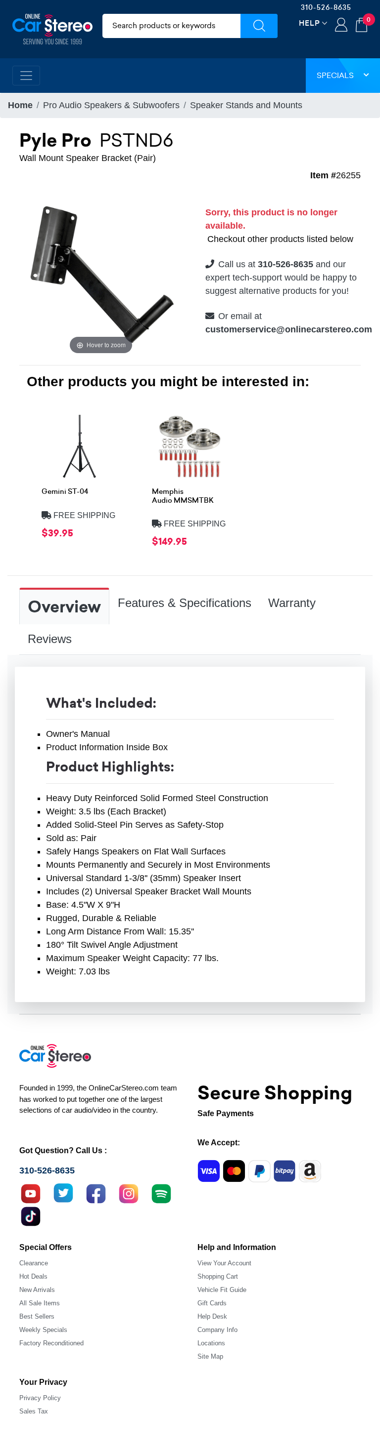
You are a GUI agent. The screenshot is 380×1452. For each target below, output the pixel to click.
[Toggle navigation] (26, 75)
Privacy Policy (40, 1398)
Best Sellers (36, 1316)
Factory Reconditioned (51, 1343)
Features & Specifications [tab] (184, 602)
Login (341, 26)
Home (20, 105)
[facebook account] (96, 1193)
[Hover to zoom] (101, 275)
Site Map (210, 1356)
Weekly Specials (43, 1329)
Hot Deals (33, 1276)
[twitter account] (63, 1193)
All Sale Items (39, 1303)
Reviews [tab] (50, 638)
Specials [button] (335, 75)
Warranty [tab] (292, 602)
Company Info (217, 1329)
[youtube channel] (30, 1193)
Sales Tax (33, 1411)
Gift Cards (212, 1303)
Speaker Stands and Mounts (246, 105)
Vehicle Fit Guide (221, 1289)
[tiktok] (30, 1215)
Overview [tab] (64, 607)
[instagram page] (128, 1193)
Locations (211, 1343)
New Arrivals (37, 1289)
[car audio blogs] (161, 1193)
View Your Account (224, 1263)
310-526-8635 (326, 7)
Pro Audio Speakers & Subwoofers (111, 105)
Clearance (33, 1263)
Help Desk (212, 1316)
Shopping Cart (217, 1276)
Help (309, 23)
